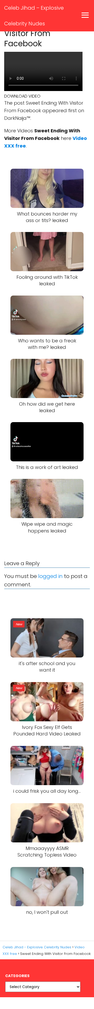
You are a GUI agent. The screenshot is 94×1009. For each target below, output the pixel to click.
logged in (50, 576)
